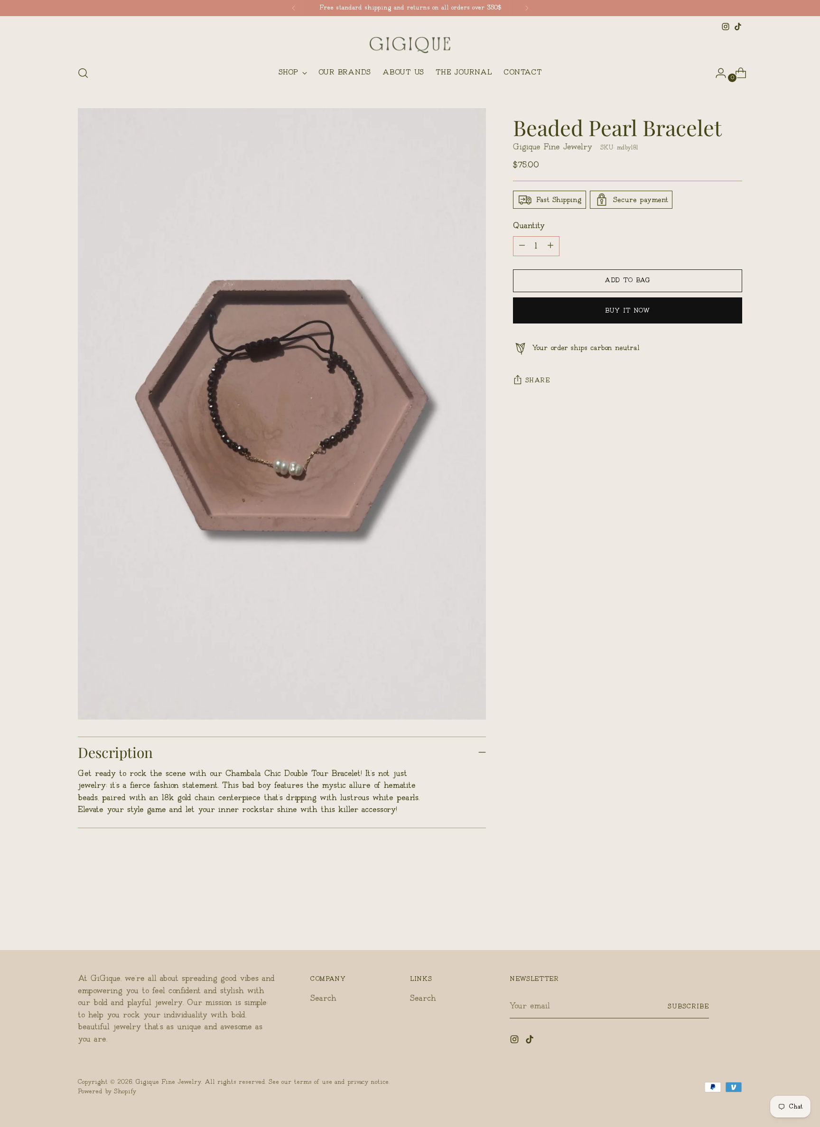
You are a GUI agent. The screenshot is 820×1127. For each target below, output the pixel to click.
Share (537, 380)
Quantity (529, 226)
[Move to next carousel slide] (734, 917)
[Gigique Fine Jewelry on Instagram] (725, 26)
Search (323, 998)
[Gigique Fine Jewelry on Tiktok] (738, 26)
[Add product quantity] (522, 245)
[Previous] (293, 8)
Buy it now (627, 310)
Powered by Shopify (107, 1091)
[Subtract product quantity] (550, 245)
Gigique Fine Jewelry (552, 146)
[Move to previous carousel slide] (712, 918)
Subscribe (688, 1006)
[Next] (526, 8)
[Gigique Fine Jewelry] (410, 45)
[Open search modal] (83, 73)
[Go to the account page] (717, 73)
